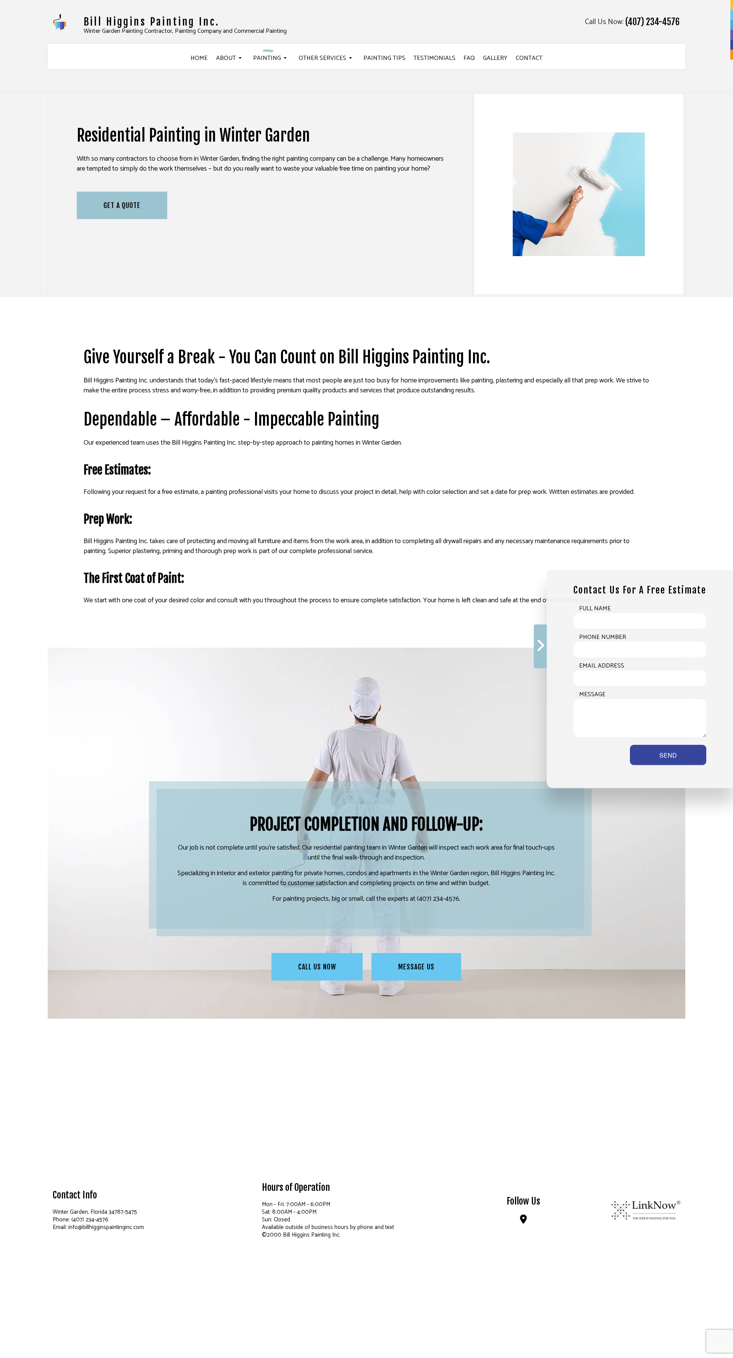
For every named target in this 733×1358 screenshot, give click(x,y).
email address (601, 666)
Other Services (322, 58)
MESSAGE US (416, 967)
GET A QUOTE (121, 205)
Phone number (602, 637)
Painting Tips (384, 58)
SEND (668, 755)
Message (592, 694)
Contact (529, 58)
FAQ (469, 58)
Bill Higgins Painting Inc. (152, 21)
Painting (267, 58)
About (226, 58)
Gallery (495, 58)
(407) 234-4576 (652, 22)
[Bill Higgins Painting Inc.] (59, 22)
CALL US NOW (317, 967)
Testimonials (434, 58)
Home (199, 58)
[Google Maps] (523, 1221)
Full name (595, 608)
